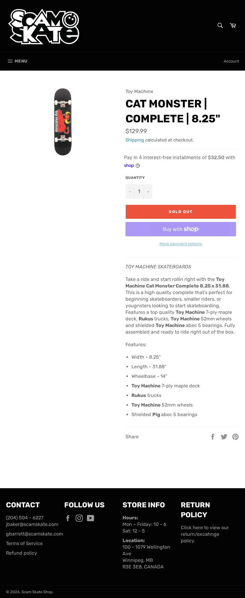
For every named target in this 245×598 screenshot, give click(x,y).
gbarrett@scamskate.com (34, 534)
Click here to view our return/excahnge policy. (205, 534)
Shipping (134, 140)
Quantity (135, 178)
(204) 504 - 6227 (24, 518)
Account (231, 61)
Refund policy (21, 553)
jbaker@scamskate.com (32, 524)
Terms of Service (24, 543)
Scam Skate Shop (37, 592)
